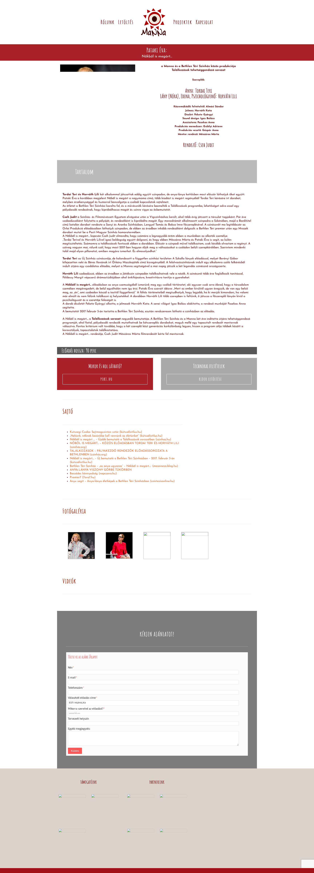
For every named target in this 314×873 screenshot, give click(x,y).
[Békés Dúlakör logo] (173, 830)
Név (71, 667)
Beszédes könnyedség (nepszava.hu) (93, 473)
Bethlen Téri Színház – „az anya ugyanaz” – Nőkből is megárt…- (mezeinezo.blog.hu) (124, 466)
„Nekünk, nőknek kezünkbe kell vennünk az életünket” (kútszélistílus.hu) (116, 435)
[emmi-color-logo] (104, 795)
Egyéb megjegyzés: (79, 728)
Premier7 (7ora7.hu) (82, 477)
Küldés (75, 750)
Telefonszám (76, 687)
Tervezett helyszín (78, 718)
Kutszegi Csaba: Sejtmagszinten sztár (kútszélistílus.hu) (106, 432)
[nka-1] (72, 795)
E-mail (72, 677)
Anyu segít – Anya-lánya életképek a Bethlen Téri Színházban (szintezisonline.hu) (122, 481)
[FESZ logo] (140, 830)
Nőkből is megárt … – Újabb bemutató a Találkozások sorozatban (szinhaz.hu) (120, 439)
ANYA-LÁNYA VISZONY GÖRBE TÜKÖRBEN (101, 469)
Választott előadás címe (82, 698)
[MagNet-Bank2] (72, 830)
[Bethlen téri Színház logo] (140, 795)
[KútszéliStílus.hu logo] (173, 795)
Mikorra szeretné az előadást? (86, 708)
